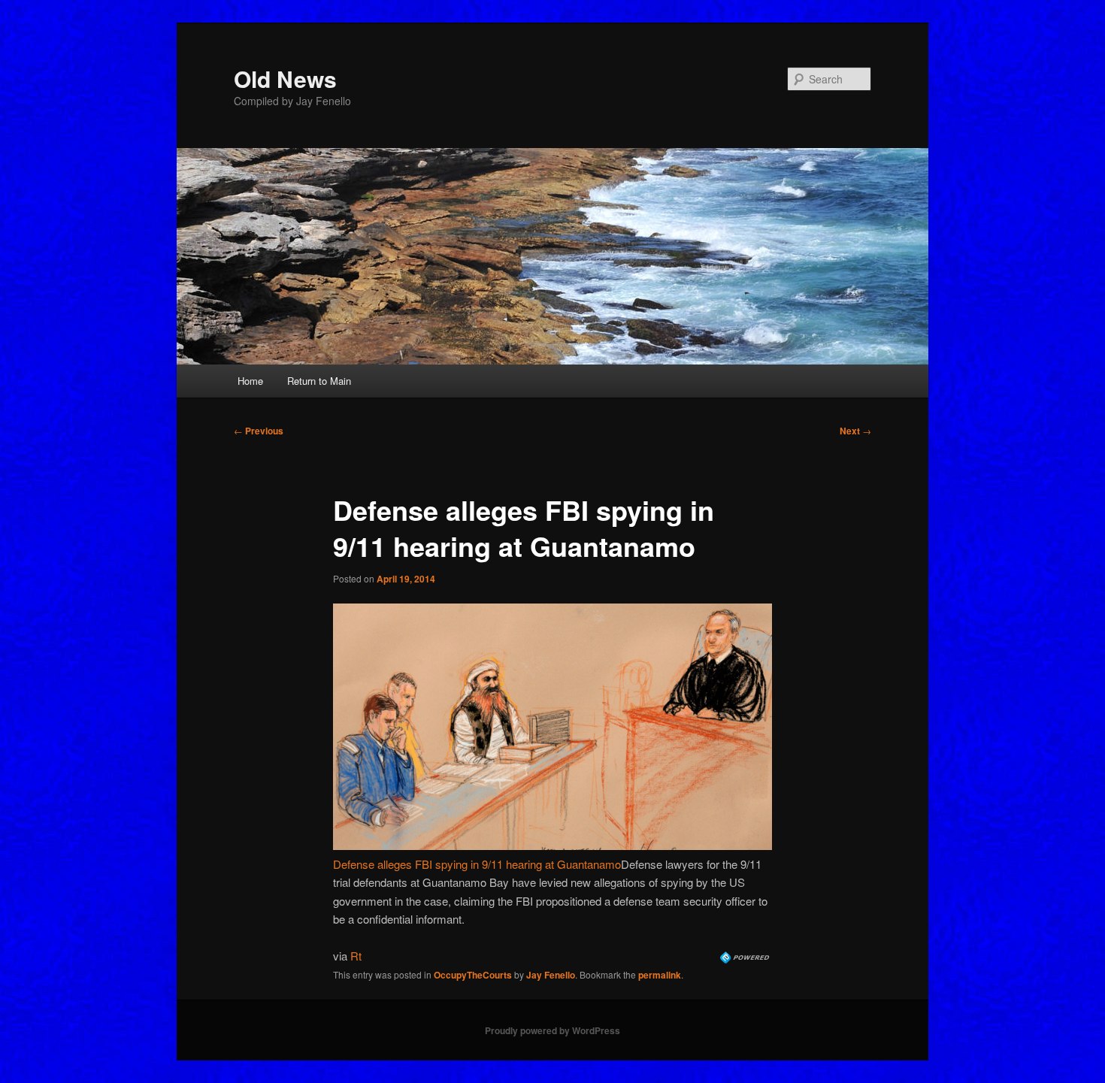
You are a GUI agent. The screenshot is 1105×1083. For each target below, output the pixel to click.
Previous (258, 430)
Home (250, 381)
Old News (285, 78)
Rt (356, 956)
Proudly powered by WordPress (552, 1030)
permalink (659, 975)
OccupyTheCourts (473, 975)
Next (855, 430)
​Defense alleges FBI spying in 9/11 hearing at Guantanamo (477, 864)
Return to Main (319, 381)
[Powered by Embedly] (746, 959)
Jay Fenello (550, 975)
